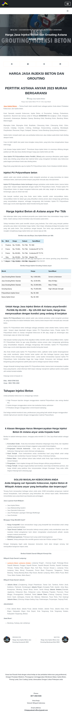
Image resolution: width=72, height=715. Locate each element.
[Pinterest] (44, 64)
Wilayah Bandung (37, 30)
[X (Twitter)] (28, 64)
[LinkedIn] (60, 64)
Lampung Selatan (25, 563)
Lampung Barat (12, 563)
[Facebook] (12, 64)
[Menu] (67, 11)
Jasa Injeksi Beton (25, 30)
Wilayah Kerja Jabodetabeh (53, 30)
